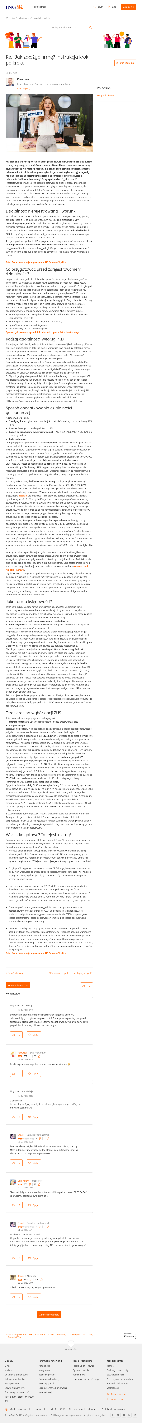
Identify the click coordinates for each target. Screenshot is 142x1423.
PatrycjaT (22, 1052)
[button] (83, 985)
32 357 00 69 (117, 1399)
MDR (62, 1409)
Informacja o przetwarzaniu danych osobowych (57, 1334)
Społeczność (40, 6)
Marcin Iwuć (23, 79)
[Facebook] (113, 1415)
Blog (114, 6)
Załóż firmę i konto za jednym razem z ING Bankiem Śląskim (36, 262)
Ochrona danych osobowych (83, 1409)
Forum (100, 6)
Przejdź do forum (105, 95)
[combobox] (71, 27)
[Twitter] (118, 1415)
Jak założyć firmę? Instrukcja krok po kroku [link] (34, 18)
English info (40, 1409)
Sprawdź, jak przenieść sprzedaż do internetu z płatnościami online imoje (42, 332)
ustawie (23, 495)
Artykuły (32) (23, 88)
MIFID (53, 1409)
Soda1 (21, 1135)
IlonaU (21, 1276)
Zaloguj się (128, 7)
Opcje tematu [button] (127, 62)
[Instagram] (129, 1415)
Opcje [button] (36, 1034)
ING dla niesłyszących (19, 1409)
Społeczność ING (7, 18)
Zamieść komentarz (49, 1314)
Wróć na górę (71, 1349)
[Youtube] (124, 1415)
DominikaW (23, 1180)
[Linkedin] (135, 1415)
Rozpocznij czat (118, 1394)
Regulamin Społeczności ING (19, 1334)
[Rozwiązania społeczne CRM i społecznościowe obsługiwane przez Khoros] (130, 1335)
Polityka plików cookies (113, 1409)
